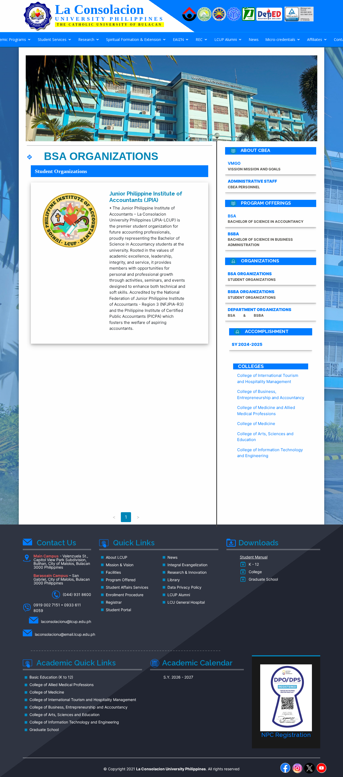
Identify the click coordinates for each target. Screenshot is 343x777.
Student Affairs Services (127, 587)
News (254, 39)
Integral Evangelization (187, 565)
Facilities (113, 572)
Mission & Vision (119, 565)
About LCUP (116, 557)
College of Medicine (256, 423)
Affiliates (314, 39)
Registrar (114, 602)
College (254, 572)
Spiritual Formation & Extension (133, 39)
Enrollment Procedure (124, 595)
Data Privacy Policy (184, 587)
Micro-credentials (280, 39)
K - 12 (253, 564)
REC (199, 39)
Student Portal (118, 610)
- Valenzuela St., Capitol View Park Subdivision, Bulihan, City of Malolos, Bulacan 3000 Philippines (61, 561)
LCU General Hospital (186, 602)
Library (173, 580)
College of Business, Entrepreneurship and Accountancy (78, 707)
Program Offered (121, 580)
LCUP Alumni (225, 39)
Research (86, 39)
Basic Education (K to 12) (51, 677)
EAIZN (178, 39)
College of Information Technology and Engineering (74, 722)
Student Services (52, 39)
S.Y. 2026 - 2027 (178, 677)
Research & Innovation (187, 572)
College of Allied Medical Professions (61, 685)
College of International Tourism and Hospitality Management (82, 700)
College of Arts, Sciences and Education (64, 715)
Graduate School (262, 579)
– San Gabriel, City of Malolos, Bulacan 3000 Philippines (61, 579)
